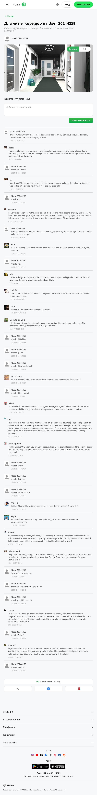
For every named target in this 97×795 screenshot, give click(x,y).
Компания (8, 711)
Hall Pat (14, 290)
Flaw (11, 403)
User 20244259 (20, 38)
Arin (13, 306)
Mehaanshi (14, 551)
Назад (10, 16)
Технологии (9, 734)
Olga (10, 419)
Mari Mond (16, 376)
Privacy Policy (41, 790)
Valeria (14, 502)
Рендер (73, 49)
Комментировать (81, 120)
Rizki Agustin (15, 443)
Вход (67, 4)
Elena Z (11, 645)
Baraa (12, 147)
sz (11, 180)
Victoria (12, 209)
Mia (11, 274)
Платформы (9, 727)
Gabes (11, 610)
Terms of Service (55, 790)
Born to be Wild (17, 319)
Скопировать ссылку (50, 681)
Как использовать (12, 719)
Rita (13, 244)
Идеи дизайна (10, 742)
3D (84, 49)
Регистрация (83, 4)
